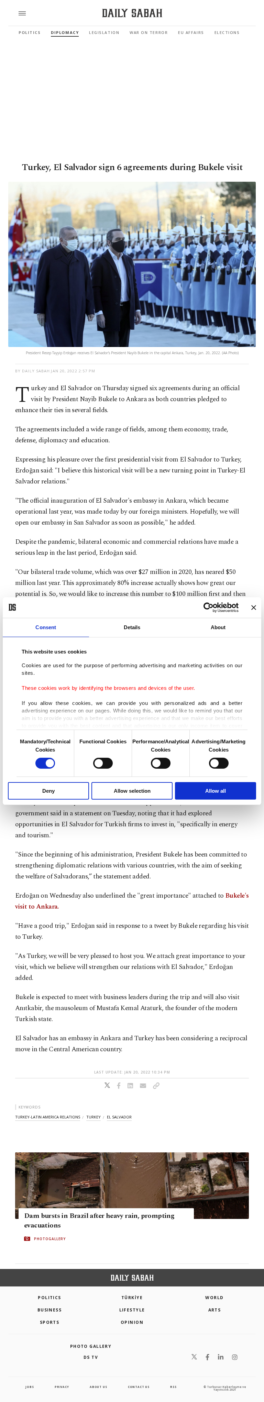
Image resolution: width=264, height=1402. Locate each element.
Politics (30, 32)
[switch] (103, 763)
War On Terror (149, 32)
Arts (214, 1310)
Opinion (132, 1322)
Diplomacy (65, 32)
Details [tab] (132, 627)
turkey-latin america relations (47, 1116)
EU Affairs (191, 32)
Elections (227, 32)
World (214, 1298)
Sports (49, 1322)
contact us (139, 1387)
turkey (93, 1116)
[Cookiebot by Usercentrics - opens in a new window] (208, 607)
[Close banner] (253, 607)
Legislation (104, 32)
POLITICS (49, 1298)
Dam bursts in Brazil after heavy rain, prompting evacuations (99, 1221)
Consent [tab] (45, 627)
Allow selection (132, 791)
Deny (48, 791)
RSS (173, 1387)
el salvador (119, 1116)
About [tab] (218, 627)
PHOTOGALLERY (50, 1238)
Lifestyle (132, 1310)
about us (98, 1387)
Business (49, 1310)
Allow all (215, 791)
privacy (62, 1387)
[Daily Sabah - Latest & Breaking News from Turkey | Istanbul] (132, 13)
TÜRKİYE (132, 1298)
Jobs (29, 1387)
